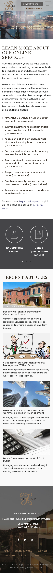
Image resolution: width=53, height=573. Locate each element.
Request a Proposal (29, 201)
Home (6, 550)
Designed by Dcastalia (31, 567)
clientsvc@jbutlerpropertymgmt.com (30, 518)
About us (10, 555)
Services (42, 550)
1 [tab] (22, 261)
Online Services (23, 550)
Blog (23, 555)
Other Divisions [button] (31, 3)
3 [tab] (30, 261)
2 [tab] (26, 261)
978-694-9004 (34, 8)
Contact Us (39, 555)
